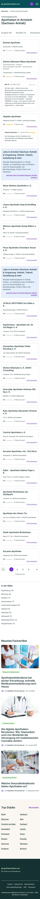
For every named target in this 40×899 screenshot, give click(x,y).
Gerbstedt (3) (6, 616)
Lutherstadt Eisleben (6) (10, 605)
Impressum (31, 887)
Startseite (4, 11)
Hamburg (23, 814)
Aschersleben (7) (7, 601)
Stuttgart (23, 824)
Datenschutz (18, 884)
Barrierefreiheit (29, 884)
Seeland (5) (5, 609)
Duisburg (5, 849)
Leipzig (23, 829)
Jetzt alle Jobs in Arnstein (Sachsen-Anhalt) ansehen (21, 176)
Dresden (23, 839)
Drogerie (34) (6, 33)
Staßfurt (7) (5, 598)
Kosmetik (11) (21, 33)
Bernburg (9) (6, 594)
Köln (21, 819)
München (5, 819)
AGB (24, 887)
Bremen (4, 839)
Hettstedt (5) (6, 612)
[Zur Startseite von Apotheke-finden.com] (10, 4)
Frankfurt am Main (8, 824)
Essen (22, 834)
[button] (31, 4)
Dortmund (5, 834)
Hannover (5, 844)
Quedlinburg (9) (7, 590)
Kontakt (10, 884)
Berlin (3, 814)
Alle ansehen (34, 807)
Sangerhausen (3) (8, 623)
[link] (20, 48)
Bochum (23, 849)
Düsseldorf (5, 829)
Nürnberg (23, 844)
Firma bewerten (32, 52)
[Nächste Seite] (37, 569)
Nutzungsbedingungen (14, 887)
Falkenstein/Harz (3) (9, 620)
